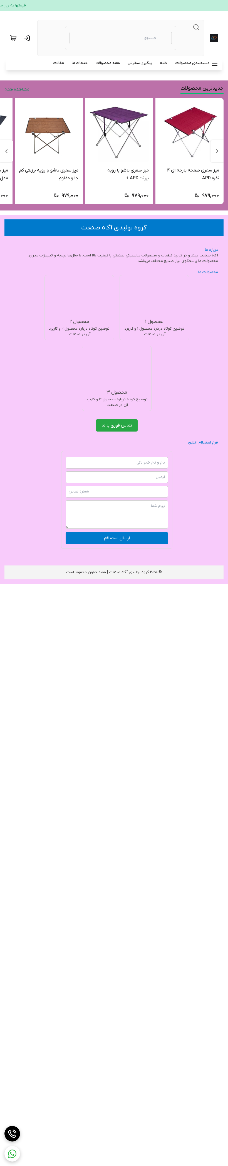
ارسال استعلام (117, 538)
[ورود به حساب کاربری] (28, 38)
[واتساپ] (12, 1154)
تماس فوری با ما (116, 425)
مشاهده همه (16, 89)
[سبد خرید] (13, 38)
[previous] (217, 151)
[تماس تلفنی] (12, 1133)
